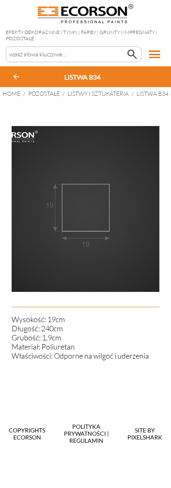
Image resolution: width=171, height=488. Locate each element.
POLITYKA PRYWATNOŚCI (85, 430)
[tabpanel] (85, 209)
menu (154, 54)
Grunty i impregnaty (127, 32)
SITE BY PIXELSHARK (144, 434)
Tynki (70, 32)
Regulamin (86, 440)
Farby (88, 32)
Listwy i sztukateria (98, 93)
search (132, 54)
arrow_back (16, 76)
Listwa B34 (153, 93)
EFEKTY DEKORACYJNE (33, 32)
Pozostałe (20, 38)
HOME (11, 93)
